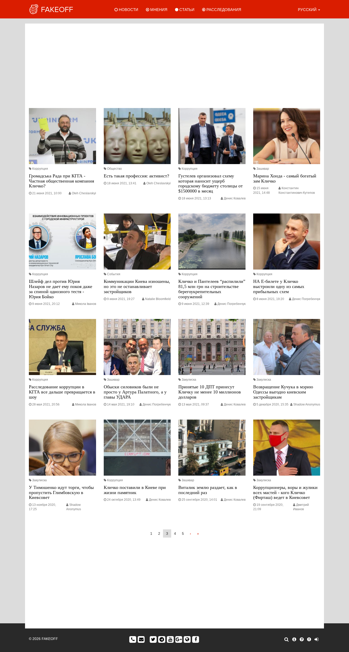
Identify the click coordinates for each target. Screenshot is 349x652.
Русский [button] (308, 9)
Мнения (158, 9)
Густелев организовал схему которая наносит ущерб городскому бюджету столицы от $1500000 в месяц (210, 183)
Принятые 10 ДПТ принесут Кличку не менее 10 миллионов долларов (209, 392)
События (113, 274)
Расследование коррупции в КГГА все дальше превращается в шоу (62, 392)
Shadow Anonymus (306, 404)
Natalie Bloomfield (158, 299)
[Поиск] (286, 639)
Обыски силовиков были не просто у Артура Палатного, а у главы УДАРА (135, 392)
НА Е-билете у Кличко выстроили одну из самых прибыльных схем (278, 286)
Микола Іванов (85, 304)
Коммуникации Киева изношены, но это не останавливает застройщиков (137, 286)
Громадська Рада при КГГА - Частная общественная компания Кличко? (61, 181)
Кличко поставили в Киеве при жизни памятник (135, 490)
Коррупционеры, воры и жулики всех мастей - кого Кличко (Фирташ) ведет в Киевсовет (285, 492)
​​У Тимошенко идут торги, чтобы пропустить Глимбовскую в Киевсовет (61, 492)
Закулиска (189, 379)
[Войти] (316, 639)
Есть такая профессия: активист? (136, 175)
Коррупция (40, 168)
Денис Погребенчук (231, 304)
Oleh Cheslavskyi (84, 193)
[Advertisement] (174, 64)
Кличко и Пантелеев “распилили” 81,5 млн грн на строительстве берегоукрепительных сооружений (211, 289)
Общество (114, 168)
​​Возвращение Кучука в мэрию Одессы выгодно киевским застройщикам (283, 392)
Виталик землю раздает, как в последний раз (207, 490)
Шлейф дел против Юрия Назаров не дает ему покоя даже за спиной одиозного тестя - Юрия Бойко (60, 289)
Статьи (186, 9)
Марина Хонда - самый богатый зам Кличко (284, 178)
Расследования (223, 9)
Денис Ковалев (235, 198)
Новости (128, 9)
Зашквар (263, 168)
